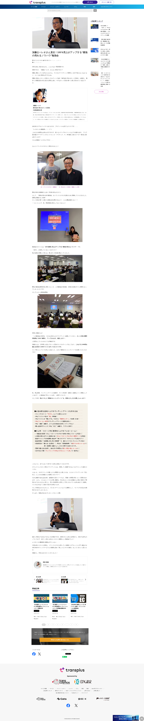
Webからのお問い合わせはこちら (60, 639)
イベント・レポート (55, 6)
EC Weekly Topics (43, 616)
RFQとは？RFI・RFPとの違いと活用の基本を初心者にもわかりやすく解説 (105, 52)
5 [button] (62, 624)
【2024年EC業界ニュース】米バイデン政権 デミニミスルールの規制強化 (78, 606)
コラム (75, 6)
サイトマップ (84, 692)
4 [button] (57, 624)
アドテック (38, 62)
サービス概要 (34, 6)
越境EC (36, 618)
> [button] (71, 624)
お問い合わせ (90, 2)
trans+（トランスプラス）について (73, 690)
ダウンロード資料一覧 (106, 2)
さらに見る (101, 91)
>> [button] (76, 624)
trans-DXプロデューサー (106, 6)
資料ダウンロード (59, 690)
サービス (43, 6)
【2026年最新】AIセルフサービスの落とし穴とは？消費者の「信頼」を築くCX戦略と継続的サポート (105, 64)
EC (34, 62)
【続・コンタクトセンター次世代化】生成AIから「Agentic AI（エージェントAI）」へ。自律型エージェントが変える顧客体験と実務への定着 (105, 79)
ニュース (66, 6)
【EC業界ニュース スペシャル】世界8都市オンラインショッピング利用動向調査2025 (60, 606)
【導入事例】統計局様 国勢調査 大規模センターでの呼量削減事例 (105, 42)
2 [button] (48, 624)
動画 (94, 6)
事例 (85, 6)
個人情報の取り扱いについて (62, 692)
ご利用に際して (96, 690)
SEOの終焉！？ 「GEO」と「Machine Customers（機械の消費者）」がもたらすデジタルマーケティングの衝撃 (105, 30)
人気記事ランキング (47, 690)
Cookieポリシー (75, 692)
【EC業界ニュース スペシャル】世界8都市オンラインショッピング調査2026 (41, 606)
